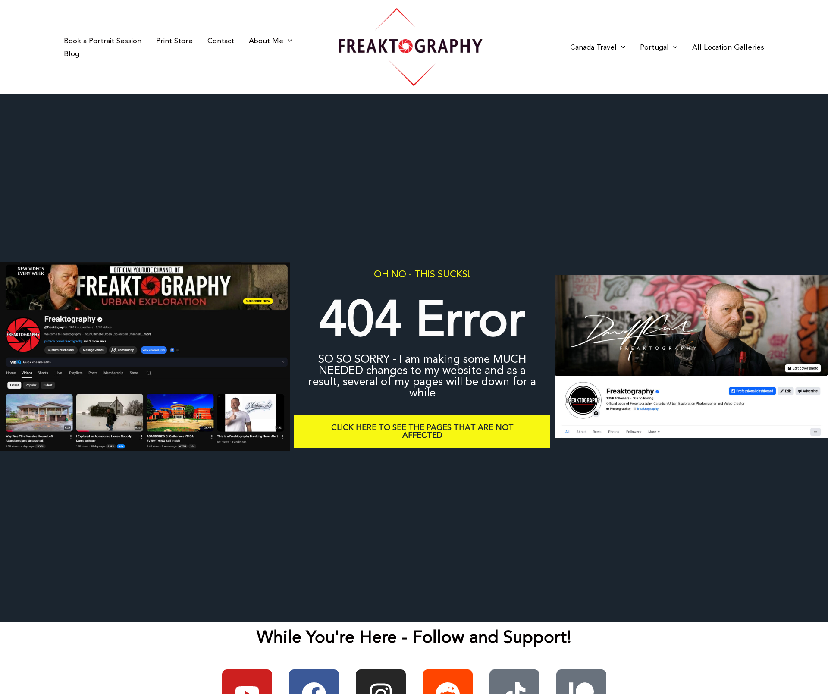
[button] (287, 41)
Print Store (174, 41)
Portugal (654, 47)
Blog (71, 54)
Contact (220, 41)
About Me (266, 41)
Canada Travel (593, 47)
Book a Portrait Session (102, 41)
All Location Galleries (728, 47)
